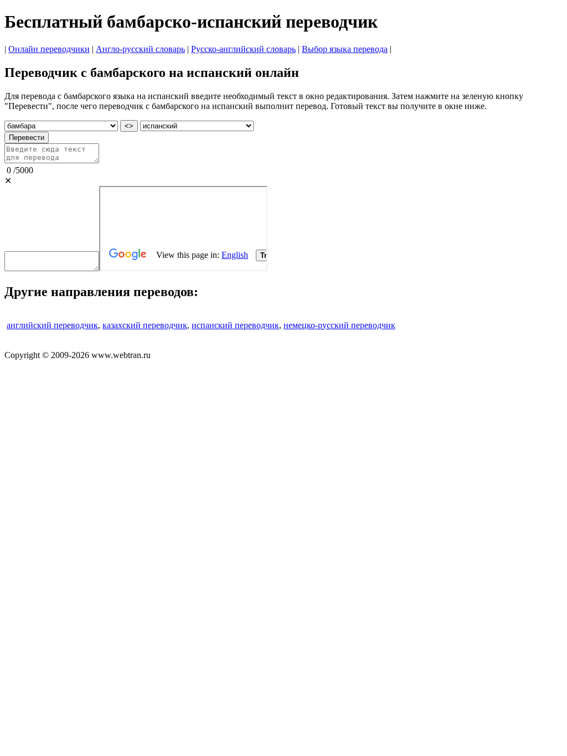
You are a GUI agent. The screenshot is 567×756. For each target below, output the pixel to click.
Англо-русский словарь (140, 49)
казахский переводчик (144, 325)
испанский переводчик (235, 325)
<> (129, 126)
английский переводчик (52, 325)
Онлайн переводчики (49, 49)
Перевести (26, 137)
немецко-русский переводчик (339, 325)
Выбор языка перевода (345, 49)
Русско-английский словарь (243, 49)
